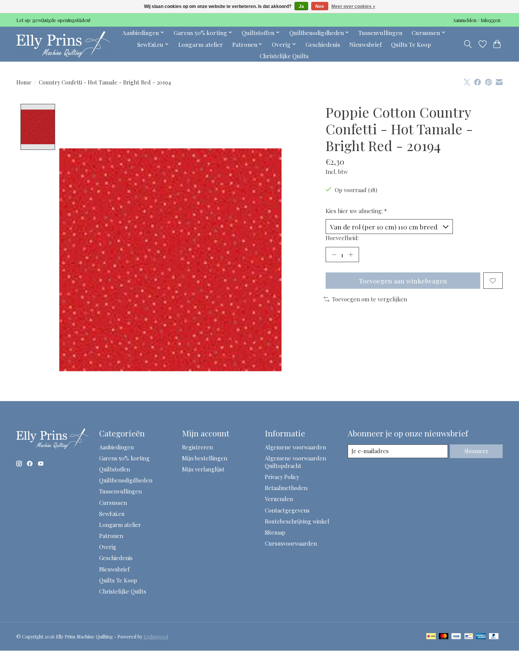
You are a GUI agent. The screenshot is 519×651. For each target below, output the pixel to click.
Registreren (197, 447)
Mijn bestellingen (204, 458)
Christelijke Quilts (284, 56)
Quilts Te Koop (411, 44)
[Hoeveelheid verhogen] (350, 254)
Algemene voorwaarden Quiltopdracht (295, 462)
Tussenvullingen (380, 33)
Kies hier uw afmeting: (356, 211)
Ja (301, 6)
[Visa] (456, 636)
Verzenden (279, 499)
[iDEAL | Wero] (431, 636)
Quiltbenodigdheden (125, 480)
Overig (107, 547)
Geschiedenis (322, 44)
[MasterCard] (444, 636)
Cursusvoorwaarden (291, 543)
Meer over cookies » (353, 6)
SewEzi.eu (112, 513)
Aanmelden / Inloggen (476, 20)
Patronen (111, 536)
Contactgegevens (287, 510)
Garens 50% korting (124, 458)
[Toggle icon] (467, 44)
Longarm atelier (200, 44)
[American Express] (481, 636)
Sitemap (275, 532)
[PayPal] (494, 636)
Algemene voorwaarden (295, 447)
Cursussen (113, 502)
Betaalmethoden (286, 488)
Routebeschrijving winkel (297, 521)
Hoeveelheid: (342, 238)
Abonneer (476, 451)
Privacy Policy (282, 477)
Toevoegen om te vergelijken (369, 299)
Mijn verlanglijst (203, 469)
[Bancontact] (468, 636)
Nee (319, 6)
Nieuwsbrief (365, 44)
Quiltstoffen (114, 469)
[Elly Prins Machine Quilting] (62, 44)
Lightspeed (156, 636)
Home (24, 82)
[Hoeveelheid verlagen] (334, 254)
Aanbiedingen (116, 447)
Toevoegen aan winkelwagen (403, 280)
